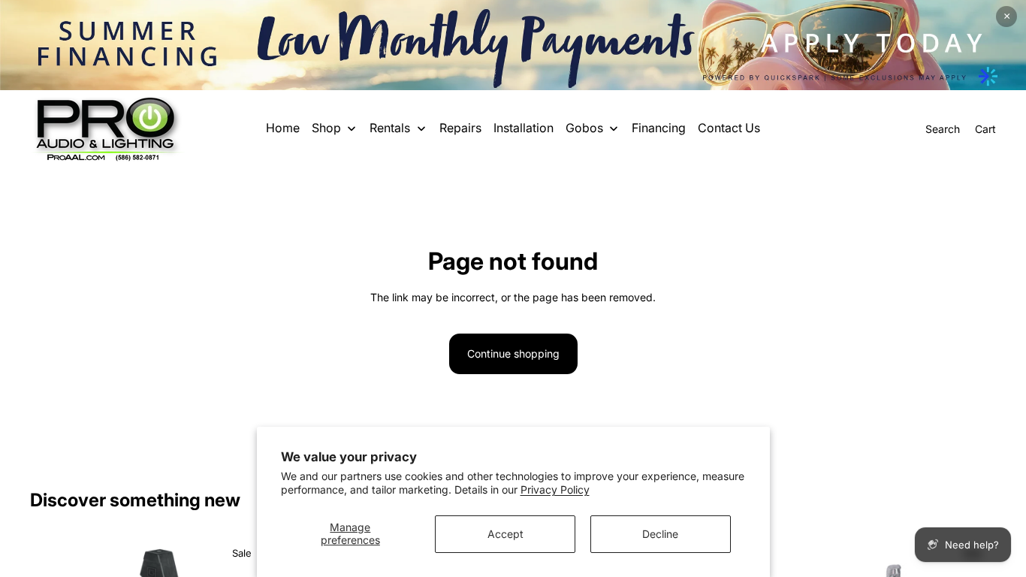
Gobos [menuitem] (584, 127)
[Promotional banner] (513, 45)
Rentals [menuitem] (390, 127)
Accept (505, 533)
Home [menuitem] (283, 127)
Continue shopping (513, 353)
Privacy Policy (555, 489)
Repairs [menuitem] (460, 127)
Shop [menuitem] (326, 127)
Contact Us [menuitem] (729, 127)
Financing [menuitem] (659, 127)
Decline (660, 533)
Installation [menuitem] (523, 127)
